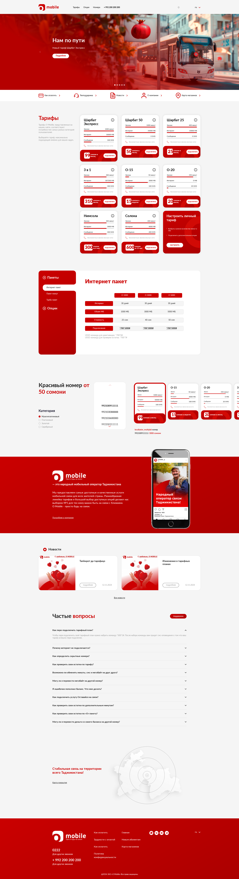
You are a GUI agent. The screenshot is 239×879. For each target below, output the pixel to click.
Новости (120, 96)
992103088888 (110, 412)
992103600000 (110, 418)
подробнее (88, 585)
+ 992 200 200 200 (66, 860)
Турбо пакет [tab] (51, 300)
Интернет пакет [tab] (53, 288)
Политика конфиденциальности (105, 855)
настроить (174, 245)
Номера (96, 7)
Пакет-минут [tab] (52, 294)
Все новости (119, 598)
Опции (86, 7)
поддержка (178, 616)
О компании (152, 96)
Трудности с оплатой (104, 840)
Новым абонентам (131, 840)
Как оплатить (51, 96)
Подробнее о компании (63, 518)
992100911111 (110, 405)
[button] (199, 52)
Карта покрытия (59, 783)
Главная (125, 833)
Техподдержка (86, 96)
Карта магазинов (189, 96)
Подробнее (61, 56)
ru (196, 7)
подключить (110, 155)
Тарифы (76, 7)
